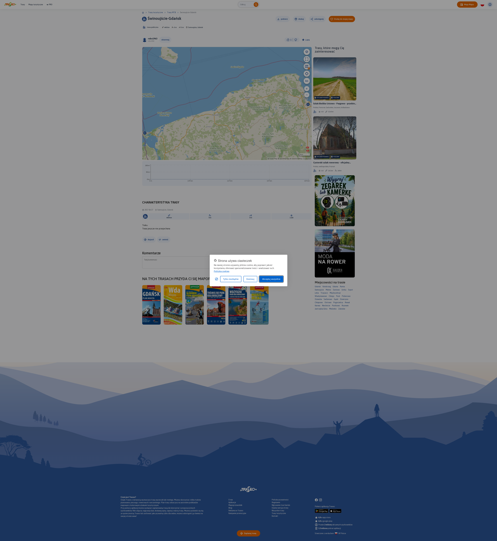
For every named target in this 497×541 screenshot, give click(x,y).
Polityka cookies (221, 271)
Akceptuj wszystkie (271, 279)
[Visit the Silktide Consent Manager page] (216, 279)
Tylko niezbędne (231, 279)
